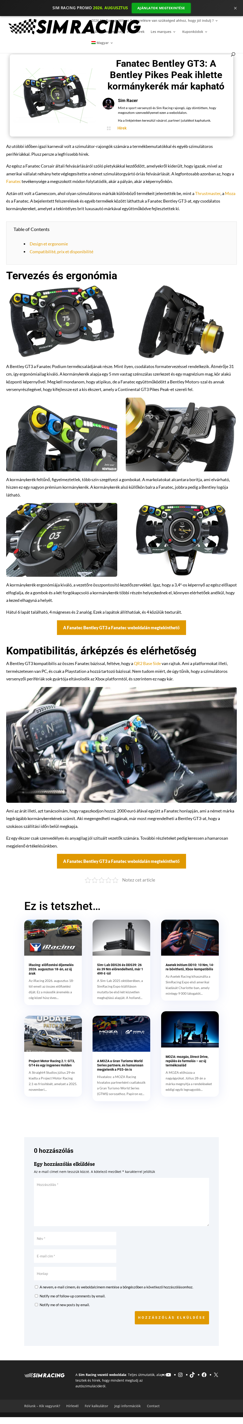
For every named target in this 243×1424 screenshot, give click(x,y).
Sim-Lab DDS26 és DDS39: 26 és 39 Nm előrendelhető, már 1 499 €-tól (120, 969)
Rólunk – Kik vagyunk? (42, 1406)
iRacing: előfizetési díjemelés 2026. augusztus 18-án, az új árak (51, 969)
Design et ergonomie (49, 243)
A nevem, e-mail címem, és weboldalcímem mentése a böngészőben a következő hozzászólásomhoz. (116, 1287)
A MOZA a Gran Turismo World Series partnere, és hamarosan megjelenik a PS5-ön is (120, 1065)
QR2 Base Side (147, 663)
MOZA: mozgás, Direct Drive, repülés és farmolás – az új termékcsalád (187, 1061)
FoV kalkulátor (96, 1406)
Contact (153, 1406)
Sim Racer (128, 100)
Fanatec (13, 181)
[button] (121, 627)
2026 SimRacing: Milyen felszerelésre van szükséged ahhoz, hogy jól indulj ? (152, 21)
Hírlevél (72, 1406)
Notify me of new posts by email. (65, 1305)
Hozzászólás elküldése (172, 1317)
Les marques (161, 32)
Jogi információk (127, 1406)
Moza (230, 193)
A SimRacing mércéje (108, 32)
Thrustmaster (207, 193)
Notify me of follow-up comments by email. (72, 1296)
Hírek (140, 32)
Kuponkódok (192, 32)
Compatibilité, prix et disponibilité (61, 251)
